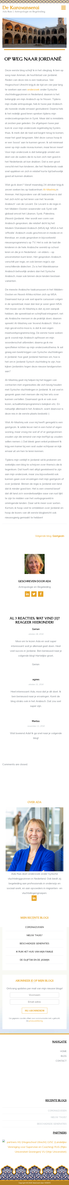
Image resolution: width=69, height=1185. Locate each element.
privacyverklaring (36, 1021)
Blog (64, 1056)
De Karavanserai (20, 7)
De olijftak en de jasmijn (34, 959)
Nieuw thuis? (34, 935)
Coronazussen (34, 927)
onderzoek (33, 89)
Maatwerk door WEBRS (42, 1183)
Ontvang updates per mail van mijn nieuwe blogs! (35, 988)
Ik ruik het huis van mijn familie (34, 951)
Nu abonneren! (34, 1010)
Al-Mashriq (49, 189)
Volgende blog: (49, 535)
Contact (61, 1060)
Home (63, 1051)
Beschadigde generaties (34, 943)
